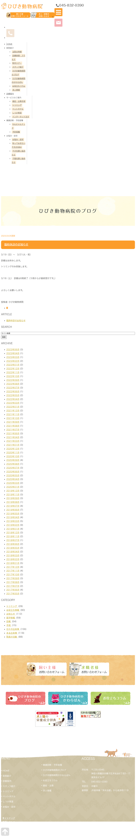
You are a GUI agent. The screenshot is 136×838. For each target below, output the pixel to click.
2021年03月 (12, 441)
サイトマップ (8, 818)
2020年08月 (12, 464)
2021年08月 (12, 426)
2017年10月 (12, 575)
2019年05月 (12, 514)
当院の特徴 (17, 52)
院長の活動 (12, 637)
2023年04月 (12, 353)
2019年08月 (12, 502)
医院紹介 (7, 776)
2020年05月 (12, 475)
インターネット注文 (20, 117)
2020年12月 (12, 449)
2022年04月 (12, 399)
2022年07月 (12, 388)
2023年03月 (12, 357)
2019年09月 (12, 498)
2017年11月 (12, 571)
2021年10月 (12, 418)
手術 (8, 625)
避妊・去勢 (48, 785)
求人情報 (16, 90)
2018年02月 (12, 559)
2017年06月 (12, 590)
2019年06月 (12, 510)
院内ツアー (17, 63)
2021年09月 (12, 422)
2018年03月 (12, 555)
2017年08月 (12, 582)
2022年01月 (12, 407)
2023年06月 (12, 349)
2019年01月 (12, 529)
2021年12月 (12, 411)
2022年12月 (12, 369)
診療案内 (10, 94)
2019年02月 (12, 525)
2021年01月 (12, 445)
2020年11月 (12, 453)
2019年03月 (12, 521)
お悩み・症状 (18, 139)
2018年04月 (12, 552)
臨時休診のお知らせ (16, 244)
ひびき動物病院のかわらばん (57, 775)
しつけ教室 (17, 113)
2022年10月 (12, 376)
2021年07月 (12, 430)
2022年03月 (12, 403)
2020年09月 (12, 460)
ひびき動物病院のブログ (54, 770)
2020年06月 (12, 472)
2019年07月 (12, 506)
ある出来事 (12, 633)
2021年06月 (12, 433)
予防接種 (16, 132)
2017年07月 (12, 586)
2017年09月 (12, 578)
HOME (9, 44)
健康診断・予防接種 (52, 765)
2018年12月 (12, 533)
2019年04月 (12, 517)
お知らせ (11, 614)
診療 (8, 621)
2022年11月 (12, 372)
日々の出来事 (13, 629)
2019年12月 (12, 491)
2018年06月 (12, 544)
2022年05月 (12, 395)
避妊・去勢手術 (18, 101)
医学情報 (11, 618)
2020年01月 (12, 487)
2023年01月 (12, 365)
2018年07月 (12, 540)
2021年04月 (12, 437)
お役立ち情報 (13, 610)
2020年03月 (12, 483)
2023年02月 (12, 361)
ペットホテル (17, 109)
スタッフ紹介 (17, 67)
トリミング (17, 105)
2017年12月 (12, 567)
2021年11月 (12, 414)
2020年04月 (12, 479)
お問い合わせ (8, 822)
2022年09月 (12, 380)
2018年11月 (12, 536)
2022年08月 (12, 384)
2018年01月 (12, 563)
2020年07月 (12, 468)
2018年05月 (12, 548)
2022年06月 (12, 391)
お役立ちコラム (18, 86)
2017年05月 (12, 594)
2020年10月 (12, 456)
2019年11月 (12, 495)
